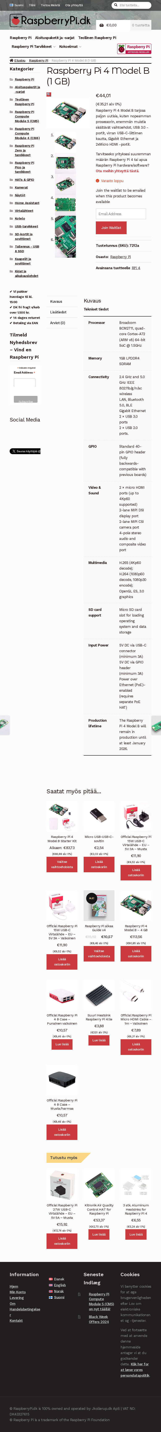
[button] (49, 94)
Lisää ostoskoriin (99, 864)
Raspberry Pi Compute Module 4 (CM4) (27, 133)
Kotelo (20, 218)
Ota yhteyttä (74, 5)
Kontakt (16, 1320)
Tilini (32, 5)
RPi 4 (136, 268)
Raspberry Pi (20, 38)
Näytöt (20, 195)
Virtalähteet (24, 211)
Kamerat (21, 187)
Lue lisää (62, 1044)
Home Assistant (27, 203)
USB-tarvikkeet (26, 226)
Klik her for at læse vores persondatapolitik (135, 1370)
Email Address (24, 373)
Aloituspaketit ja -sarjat (55, 38)
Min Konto (18, 1292)
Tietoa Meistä (50, 5)
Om (12, 1303)
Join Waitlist (111, 228)
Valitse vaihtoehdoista (62, 864)
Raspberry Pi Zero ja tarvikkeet (24, 150)
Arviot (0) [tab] (57, 323)
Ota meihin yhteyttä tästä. (117, 171)
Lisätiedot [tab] (58, 312)
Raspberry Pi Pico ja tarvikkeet (24, 167)
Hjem (14, 1286)
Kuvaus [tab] (56, 301)
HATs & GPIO (24, 180)
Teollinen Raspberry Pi (97, 38)
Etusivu (19, 60)
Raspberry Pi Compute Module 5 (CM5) (27, 116)
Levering (17, 1298)
